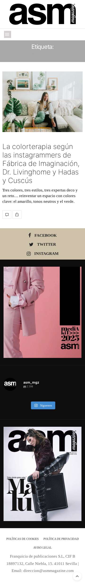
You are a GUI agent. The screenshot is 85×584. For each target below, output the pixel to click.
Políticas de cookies (22, 539)
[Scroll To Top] (77, 576)
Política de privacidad (61, 539)
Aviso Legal (42, 547)
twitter (46, 244)
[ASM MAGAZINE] (42, 14)
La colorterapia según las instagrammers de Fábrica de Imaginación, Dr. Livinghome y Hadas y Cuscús (41, 163)
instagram (46, 253)
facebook (45, 235)
